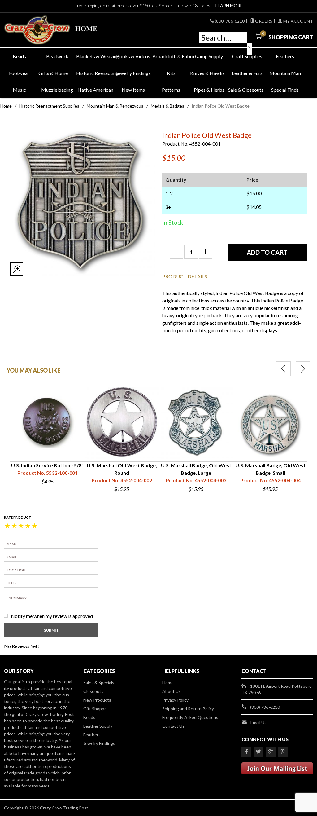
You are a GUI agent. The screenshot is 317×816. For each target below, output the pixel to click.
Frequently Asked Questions (190, 717)
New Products (97, 700)
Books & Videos (133, 56)
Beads (19, 56)
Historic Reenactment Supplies (49, 105)
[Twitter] (258, 752)
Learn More (229, 5)
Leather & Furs (247, 73)
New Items (133, 90)
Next (303, 368)
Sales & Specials (98, 682)
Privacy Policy (175, 700)
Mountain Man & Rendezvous (115, 105)
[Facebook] (246, 752)
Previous (283, 368)
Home (6, 105)
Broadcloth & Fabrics (171, 56)
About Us (171, 691)
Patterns (171, 90)
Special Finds (285, 90)
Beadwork (57, 56)
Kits (171, 73)
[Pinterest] (283, 752)
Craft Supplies (247, 56)
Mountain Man (285, 73)
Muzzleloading (57, 90)
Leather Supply (97, 726)
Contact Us (173, 726)
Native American (95, 90)
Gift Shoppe (95, 708)
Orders (263, 21)
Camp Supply (209, 56)
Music (19, 90)
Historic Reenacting (95, 73)
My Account (297, 21)
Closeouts (93, 691)
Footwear (19, 73)
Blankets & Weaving (95, 56)
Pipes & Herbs (209, 90)
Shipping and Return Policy (188, 708)
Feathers (285, 56)
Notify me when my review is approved (52, 616)
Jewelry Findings (133, 73)
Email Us (258, 722)
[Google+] (271, 752)
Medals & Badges (167, 105)
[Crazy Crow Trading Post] (53, 30)
